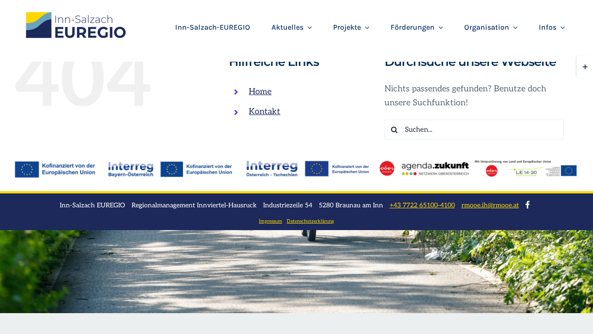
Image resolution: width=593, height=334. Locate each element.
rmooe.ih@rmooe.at (490, 205)
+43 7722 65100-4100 (422, 205)
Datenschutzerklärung (310, 221)
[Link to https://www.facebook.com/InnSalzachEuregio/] (527, 204)
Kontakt (264, 111)
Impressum (270, 221)
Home (260, 91)
